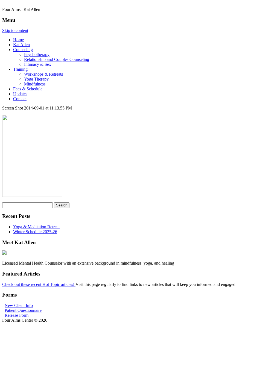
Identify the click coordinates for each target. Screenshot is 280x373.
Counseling (23, 49)
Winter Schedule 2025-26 (35, 231)
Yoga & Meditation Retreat (36, 226)
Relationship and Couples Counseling (56, 59)
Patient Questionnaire (23, 310)
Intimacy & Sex (37, 64)
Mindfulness (34, 84)
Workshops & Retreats (43, 74)
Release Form (16, 315)
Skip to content (15, 30)
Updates (20, 93)
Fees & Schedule (27, 89)
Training (20, 69)
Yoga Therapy (36, 79)
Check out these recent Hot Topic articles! (38, 284)
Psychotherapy (36, 54)
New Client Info (19, 305)
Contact (20, 98)
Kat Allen (21, 44)
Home (18, 39)
